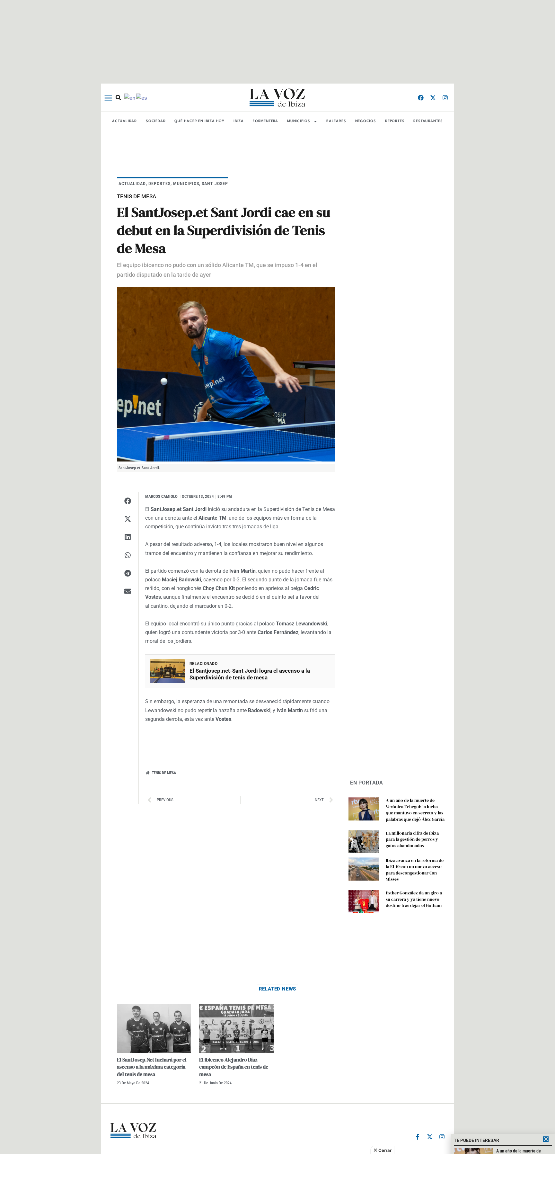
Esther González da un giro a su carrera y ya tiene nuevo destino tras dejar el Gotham (414, 899)
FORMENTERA (265, 121)
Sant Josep (215, 183)
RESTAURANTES (428, 121)
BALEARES (336, 121)
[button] (127, 501)
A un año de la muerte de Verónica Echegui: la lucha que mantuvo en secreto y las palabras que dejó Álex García (415, 809)
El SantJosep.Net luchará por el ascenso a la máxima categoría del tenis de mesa (152, 1067)
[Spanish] (142, 97)
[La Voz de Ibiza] (277, 97)
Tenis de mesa (164, 773)
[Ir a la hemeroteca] (118, 97)
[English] (130, 97)
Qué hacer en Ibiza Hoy (199, 121)
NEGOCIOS (365, 121)
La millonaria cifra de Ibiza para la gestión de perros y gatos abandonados (412, 839)
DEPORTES (394, 121)
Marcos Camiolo (161, 496)
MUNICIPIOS (298, 121)
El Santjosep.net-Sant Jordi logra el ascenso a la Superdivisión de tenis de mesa (249, 674)
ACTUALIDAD (124, 121)
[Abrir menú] (108, 98)
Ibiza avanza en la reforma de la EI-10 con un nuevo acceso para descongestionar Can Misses (415, 870)
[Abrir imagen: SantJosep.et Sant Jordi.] (226, 374)
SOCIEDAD (155, 121)
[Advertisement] (277, 1168)
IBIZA (238, 121)
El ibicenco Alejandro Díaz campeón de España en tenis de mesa (233, 1067)
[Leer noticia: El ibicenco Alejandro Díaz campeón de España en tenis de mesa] (236, 1028)
